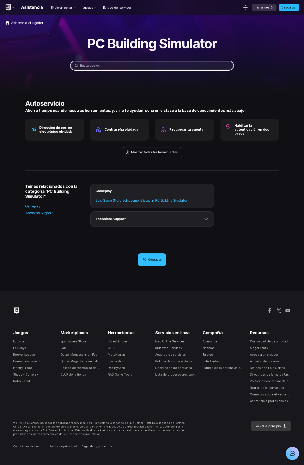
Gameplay (32, 206)
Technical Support (39, 213)
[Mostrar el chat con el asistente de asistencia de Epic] (292, 453)
